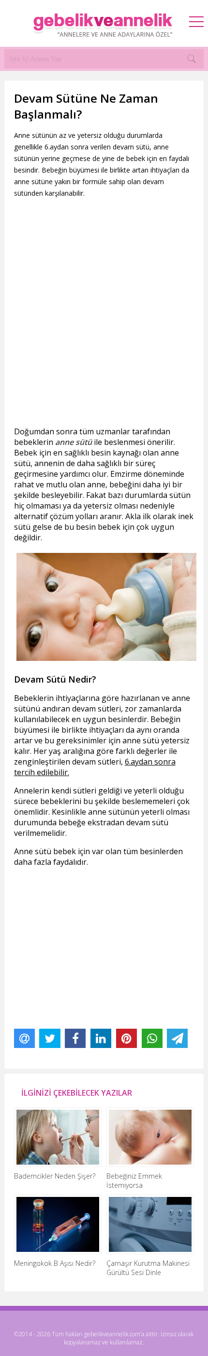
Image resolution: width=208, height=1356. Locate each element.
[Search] (191, 58)
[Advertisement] (104, 312)
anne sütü (73, 442)
